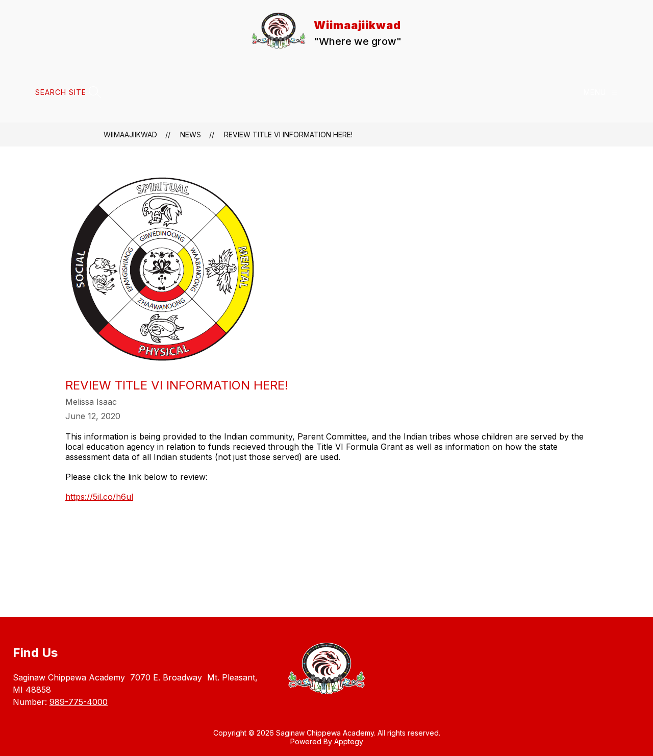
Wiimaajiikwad (130, 134)
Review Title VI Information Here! (288, 134)
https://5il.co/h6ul (99, 497)
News (190, 134)
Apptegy (348, 741)
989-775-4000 (78, 702)
